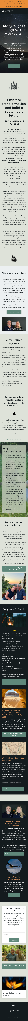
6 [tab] (20, 439)
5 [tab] (18, 439)
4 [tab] (15, 439)
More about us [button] (14, 312)
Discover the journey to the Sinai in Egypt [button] (14, 734)
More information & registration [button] (13, 789)
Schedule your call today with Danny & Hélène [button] (14, 568)
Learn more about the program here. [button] (14, 682)
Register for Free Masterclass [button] (14, 854)
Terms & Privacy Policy (14, 1017)
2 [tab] (10, 439)
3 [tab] (13, 439)
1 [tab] (8, 439)
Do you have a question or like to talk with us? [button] (14, 966)
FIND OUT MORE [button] (14, 66)
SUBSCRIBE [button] (14, 940)
